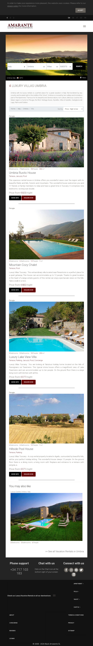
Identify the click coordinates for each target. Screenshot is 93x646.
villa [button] (76, 591)
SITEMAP (71, 631)
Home (13, 109)
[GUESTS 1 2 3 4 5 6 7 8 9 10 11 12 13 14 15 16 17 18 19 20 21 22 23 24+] (66, 66)
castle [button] (76, 607)
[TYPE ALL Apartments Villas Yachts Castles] (53, 66)
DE (73, 18)
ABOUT (11, 615)
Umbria (25, 109)
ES (81, 18)
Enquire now (28, 198)
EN (69, 18)
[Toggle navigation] (84, 26)
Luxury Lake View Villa (23, 357)
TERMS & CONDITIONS (76, 615)
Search (79, 66)
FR (85, 18)
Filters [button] (84, 78)
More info (15, 198)
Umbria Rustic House (22, 172)
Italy (19, 109)
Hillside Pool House (21, 449)
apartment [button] (78, 583)
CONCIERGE (13, 623)
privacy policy (12, 6)
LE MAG (12, 638)
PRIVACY (71, 623)
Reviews (12, 631)
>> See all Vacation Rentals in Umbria (64, 551)
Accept (80, 10)
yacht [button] (76, 599)
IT (77, 18)
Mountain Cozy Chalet (23, 265)
